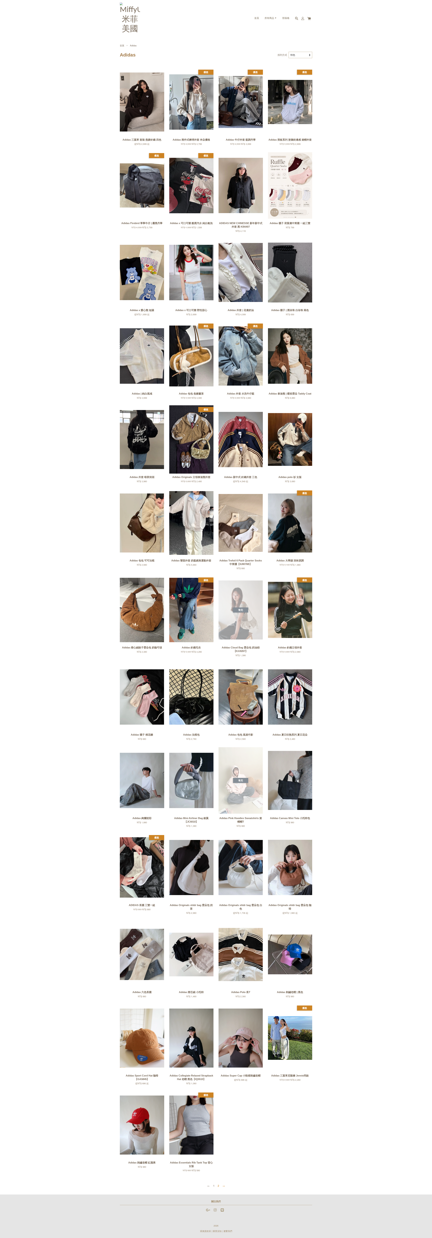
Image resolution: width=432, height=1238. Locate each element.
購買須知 (217, 1231)
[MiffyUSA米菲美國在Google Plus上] (208, 1211)
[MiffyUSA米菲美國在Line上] (222, 1211)
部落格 (285, 18)
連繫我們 (227, 1231)
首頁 (256, 18)
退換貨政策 (205, 1231)
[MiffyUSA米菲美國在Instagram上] (215, 1211)
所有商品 (270, 18)
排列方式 (282, 54)
